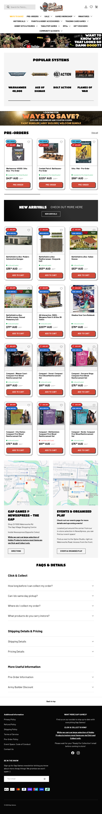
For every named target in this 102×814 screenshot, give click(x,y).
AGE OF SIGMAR (39, 89)
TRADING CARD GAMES (75, 21)
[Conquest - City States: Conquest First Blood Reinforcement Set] (18, 415)
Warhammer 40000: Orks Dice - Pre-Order (16, 169)
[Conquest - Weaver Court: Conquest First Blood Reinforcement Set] (18, 357)
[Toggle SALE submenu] (51, 16)
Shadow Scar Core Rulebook (83, 315)
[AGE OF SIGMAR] (39, 74)
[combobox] (19, 7)
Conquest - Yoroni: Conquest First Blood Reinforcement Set (51, 375)
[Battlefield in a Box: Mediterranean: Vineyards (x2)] (51, 240)
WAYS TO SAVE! (17, 16)
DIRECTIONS (16, 551)
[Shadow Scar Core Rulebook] (83, 298)
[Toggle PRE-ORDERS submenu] (40, 16)
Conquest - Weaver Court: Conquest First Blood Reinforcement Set (16, 375)
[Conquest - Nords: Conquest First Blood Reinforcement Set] (83, 415)
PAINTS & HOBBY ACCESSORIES (45, 21)
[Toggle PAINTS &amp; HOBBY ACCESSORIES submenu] (61, 21)
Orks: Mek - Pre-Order (80, 168)
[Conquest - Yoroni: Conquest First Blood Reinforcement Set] (51, 357)
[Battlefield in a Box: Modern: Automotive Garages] (18, 240)
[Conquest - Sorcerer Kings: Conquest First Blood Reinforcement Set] (83, 357)
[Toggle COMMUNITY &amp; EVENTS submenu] (61, 30)
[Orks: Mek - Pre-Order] (83, 152)
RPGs (65, 26)
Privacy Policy (10, 719)
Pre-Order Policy (11, 739)
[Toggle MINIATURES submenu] (91, 16)
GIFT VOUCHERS (81, 26)
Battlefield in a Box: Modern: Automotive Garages (17, 258)
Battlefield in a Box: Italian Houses (82, 258)
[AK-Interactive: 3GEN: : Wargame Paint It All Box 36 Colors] (51, 298)
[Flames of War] (85, 74)
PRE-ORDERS (33, 16)
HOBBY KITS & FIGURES (24, 26)
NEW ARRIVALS (51, 214)
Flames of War (84, 89)
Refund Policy (10, 724)
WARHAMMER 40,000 (17, 89)
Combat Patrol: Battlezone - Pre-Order (50, 169)
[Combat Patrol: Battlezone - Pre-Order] (51, 152)
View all (94, 132)
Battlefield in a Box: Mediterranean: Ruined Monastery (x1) (15, 317)
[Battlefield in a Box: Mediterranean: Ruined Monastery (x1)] (18, 298)
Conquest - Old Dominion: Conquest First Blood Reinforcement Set (49, 434)
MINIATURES (83, 16)
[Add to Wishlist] (29, 142)
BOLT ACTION (62, 87)
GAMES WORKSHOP (63, 16)
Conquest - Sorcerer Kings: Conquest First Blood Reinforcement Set (83, 375)
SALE (47, 16)
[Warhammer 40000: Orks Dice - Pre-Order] (18, 152)
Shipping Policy (10, 729)
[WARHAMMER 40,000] (17, 74)
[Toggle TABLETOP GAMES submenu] (58, 26)
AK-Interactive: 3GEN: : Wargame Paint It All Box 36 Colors (50, 317)
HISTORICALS (19, 21)
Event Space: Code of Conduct (17, 744)
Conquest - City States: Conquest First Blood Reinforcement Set (16, 434)
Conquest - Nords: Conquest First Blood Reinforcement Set (83, 434)
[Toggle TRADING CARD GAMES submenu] (87, 21)
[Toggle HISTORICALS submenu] (27, 21)
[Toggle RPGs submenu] (69, 26)
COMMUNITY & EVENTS (50, 31)
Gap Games (12, 805)
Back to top (51, 701)
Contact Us (9, 749)
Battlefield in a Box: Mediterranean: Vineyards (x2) (49, 259)
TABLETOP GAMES (49, 26)
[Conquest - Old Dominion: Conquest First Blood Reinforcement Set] (51, 415)
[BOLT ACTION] (62, 74)
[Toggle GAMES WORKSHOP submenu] (74, 16)
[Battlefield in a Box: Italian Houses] (83, 240)
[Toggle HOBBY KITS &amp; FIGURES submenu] (36, 26)
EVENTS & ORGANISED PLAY (71, 551)
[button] (96, 7)
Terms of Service (11, 734)
